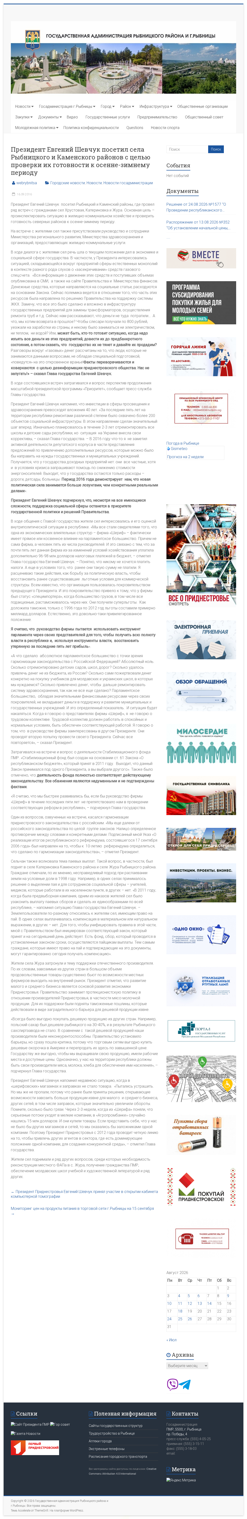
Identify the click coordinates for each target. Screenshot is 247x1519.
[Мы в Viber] (172, 1389)
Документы (48, 117)
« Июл (171, 1340)
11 (180, 1303)
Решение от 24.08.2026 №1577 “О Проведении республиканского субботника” (196, 207)
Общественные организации (202, 106)
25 (180, 1319)
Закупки (22, 117)
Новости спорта (165, 127)
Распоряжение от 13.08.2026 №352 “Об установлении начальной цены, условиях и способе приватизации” (198, 225)
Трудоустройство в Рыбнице (112, 1433)
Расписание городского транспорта (118, 1456)
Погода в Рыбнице (182, 443)
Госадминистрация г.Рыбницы (65, 106)
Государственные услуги (108, 117)
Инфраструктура (154, 106)
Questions (134, 127)
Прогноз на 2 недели (185, 457)
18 (180, 1311)
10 (169, 1303)
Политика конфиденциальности (91, 127)
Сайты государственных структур (116, 1426)
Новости (22, 106)
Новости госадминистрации (128, 183)
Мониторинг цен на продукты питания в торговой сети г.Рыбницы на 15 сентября (82, 1211)
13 (200, 1303)
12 (190, 1303)
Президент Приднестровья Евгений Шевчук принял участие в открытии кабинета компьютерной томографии (84, 1194)
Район (125, 106)
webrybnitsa (26, 183)
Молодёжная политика (35, 127)
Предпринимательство (157, 117)
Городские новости (67, 183)
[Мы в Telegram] (184, 1389)
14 (209, 1303)
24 (169, 1319)
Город (106, 106)
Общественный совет (204, 117)
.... (168, 237)
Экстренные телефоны (106, 1449)
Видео (72, 117)
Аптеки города (100, 1441)
